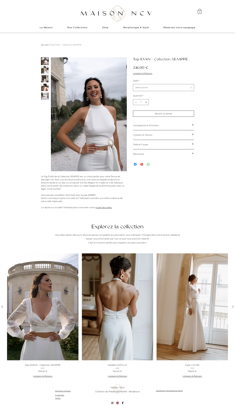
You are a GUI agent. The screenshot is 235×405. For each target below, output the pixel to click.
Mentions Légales (63, 391)
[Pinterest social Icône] (117, 403)
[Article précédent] (2, 307)
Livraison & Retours (142, 73)
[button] (199, 11)
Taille (136, 80)
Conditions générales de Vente (169, 391)
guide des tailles (103, 207)
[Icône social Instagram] (112, 403)
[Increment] (146, 102)
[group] (117, 316)
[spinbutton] (141, 102)
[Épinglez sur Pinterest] (142, 164)
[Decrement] (135, 102)
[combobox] (163, 87)
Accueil (44, 44)
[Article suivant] (233, 307)
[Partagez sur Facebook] (135, 164)
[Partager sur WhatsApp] (148, 164)
